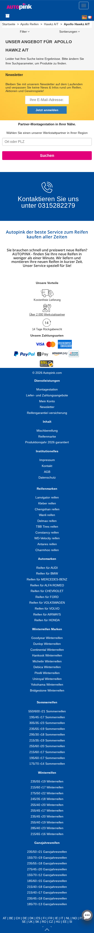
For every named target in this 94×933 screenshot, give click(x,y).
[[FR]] (90, 17)
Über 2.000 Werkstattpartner (47, 314)
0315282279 (55, 205)
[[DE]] (84, 17)
